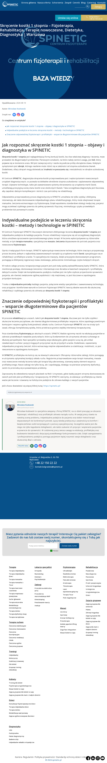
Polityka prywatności (45, 757)
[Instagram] (18, 114)
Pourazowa (90, 577)
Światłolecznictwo (69, 574)
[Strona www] (32, 446)
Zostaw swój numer (69, 546)
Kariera (18, 757)
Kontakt (101, 2)
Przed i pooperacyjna (93, 583)
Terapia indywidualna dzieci (19, 707)
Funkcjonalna (13, 733)
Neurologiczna (91, 574)
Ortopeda (38, 571)
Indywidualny (13, 655)
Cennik (76, 2)
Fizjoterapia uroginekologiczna (20, 686)
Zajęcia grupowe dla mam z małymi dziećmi (24, 695)
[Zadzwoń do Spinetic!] (87, 18)
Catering (91, 2)
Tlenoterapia (67, 586)
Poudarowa (90, 571)
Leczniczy (63, 612)
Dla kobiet (12, 664)
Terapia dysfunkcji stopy (18, 614)
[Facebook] (14, 114)
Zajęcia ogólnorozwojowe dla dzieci (21, 716)
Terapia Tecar (68, 595)
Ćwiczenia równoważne (17, 629)
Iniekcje (37, 606)
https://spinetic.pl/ (51, 386)
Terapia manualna (15, 579)
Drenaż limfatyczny (67, 618)
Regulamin (28, 757)
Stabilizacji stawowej (16, 661)
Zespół (68, 2)
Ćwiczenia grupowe (16, 646)
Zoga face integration (68, 630)
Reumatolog (39, 574)
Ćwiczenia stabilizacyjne (17, 626)
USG (10, 730)
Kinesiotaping (40, 599)
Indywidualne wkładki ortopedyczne (21, 742)
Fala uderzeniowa (69, 580)
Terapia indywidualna (16, 571)
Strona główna (28, 2)
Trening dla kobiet (15, 683)
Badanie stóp (13, 739)
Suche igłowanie (14, 599)
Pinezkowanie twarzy (42, 602)
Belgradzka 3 (94, 17)
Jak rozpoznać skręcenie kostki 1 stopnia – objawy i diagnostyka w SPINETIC (41, 126)
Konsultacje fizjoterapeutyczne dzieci (22, 704)
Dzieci (88, 595)
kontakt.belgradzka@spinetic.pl (48, 467)
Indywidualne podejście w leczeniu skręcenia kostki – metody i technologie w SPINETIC (45, 130)
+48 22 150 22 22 (95, 19)
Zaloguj (98, 6)
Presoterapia (65, 621)
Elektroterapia (68, 577)
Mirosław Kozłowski (17, 108)
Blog (83, 2)
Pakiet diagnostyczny (16, 736)
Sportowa (89, 580)
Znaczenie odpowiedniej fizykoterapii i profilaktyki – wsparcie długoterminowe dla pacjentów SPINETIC (53, 134)
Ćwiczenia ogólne (15, 643)
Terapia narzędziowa (16, 617)
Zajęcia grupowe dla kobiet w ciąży (21, 692)
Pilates (88, 610)
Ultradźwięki (67, 571)
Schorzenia (57, 2)
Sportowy (63, 615)
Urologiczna (90, 589)
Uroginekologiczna (92, 592)
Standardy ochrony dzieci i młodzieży (74, 757)
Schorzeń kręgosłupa (93, 586)
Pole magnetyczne (69, 598)
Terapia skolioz (14, 611)
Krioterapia (67, 583)
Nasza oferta (44, 2)
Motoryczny (13, 658)
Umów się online (68, 18)
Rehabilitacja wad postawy (18, 713)
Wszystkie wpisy (23, 446)
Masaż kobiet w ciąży (67, 633)
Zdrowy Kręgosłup (92, 613)
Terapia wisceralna (16, 602)
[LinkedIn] (22, 114)
